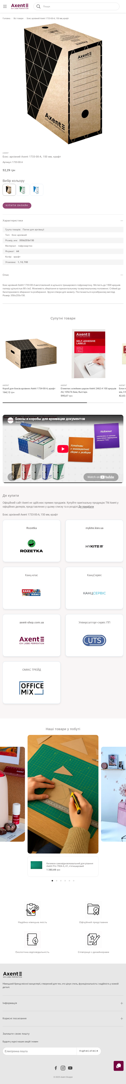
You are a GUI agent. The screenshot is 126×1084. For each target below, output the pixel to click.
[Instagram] (63, 1068)
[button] (76, 6)
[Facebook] (55, 1068)
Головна (6, 18)
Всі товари (18, 18)
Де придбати (86, 506)
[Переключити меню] (5, 6)
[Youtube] (70, 1068)
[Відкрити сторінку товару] (31, 353)
